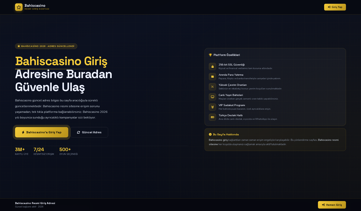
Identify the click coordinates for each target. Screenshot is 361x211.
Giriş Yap (337, 7)
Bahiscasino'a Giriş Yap (43, 132)
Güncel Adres (92, 132)
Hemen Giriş (334, 204)
